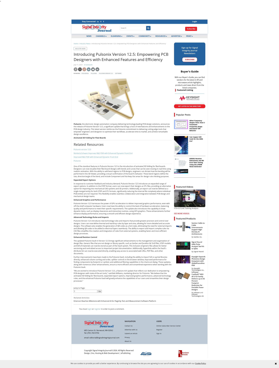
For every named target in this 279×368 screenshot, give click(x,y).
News (88, 36)
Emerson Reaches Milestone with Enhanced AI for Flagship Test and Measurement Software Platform (115, 301)
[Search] (148, 28)
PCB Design (85, 73)
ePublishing (125, 353)
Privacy (127, 337)
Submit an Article (131, 333)
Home (76, 44)
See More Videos (181, 213)
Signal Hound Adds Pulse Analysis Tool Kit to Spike (198, 245)
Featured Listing (185, 90)
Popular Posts (183, 114)
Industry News (85, 44)
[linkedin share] (89, 69)
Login (194, 21)
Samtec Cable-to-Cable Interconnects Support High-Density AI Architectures (198, 228)
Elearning (116, 36)
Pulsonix (94, 73)
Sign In (158, 333)
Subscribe (191, 29)
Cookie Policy (200, 363)
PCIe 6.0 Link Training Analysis (186, 208)
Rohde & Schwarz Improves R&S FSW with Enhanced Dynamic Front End (103, 153)
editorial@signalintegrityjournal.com (104, 337)
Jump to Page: (79, 288)
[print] (97, 69)
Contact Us (129, 326)
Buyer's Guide (190, 71)
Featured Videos (184, 186)
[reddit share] (84, 69)
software (118, 73)
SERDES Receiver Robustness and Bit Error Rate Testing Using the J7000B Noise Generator (196, 163)
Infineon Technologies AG (198, 295)
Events (130, 36)
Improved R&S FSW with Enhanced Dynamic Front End (96, 157)
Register (159, 330)
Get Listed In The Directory (189, 106)
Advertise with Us (131, 330)
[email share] (93, 69)
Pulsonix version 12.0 (82, 149)
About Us (128, 341)
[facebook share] (75, 69)
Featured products (186, 218)
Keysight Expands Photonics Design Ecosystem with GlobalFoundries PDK (198, 261)
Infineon (197, 293)
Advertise (175, 36)
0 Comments (88, 65)
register (97, 309)
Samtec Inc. (198, 237)
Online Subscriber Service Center (168, 326)
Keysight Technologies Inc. (198, 269)
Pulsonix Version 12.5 (106, 73)
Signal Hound (199, 251)
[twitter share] (80, 69)
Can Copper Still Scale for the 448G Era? (196, 139)
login (90, 309)
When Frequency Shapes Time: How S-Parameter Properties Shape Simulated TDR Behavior (197, 126)
